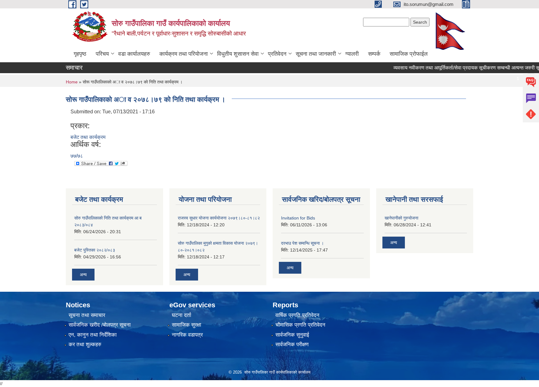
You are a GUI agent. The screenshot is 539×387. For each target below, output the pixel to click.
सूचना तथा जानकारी (316, 54)
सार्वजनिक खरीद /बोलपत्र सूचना (100, 325)
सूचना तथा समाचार (87, 315)
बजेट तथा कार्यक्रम (87, 137)
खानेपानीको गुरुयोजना (401, 217)
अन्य (83, 274)
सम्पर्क (374, 54)
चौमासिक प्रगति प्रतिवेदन (300, 325)
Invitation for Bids (298, 217)
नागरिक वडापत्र (187, 335)
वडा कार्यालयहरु (134, 54)
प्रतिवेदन (277, 54)
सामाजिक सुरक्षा (186, 325)
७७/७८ (76, 155)
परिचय (102, 54)
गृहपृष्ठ (80, 54)
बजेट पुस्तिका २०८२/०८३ (94, 250)
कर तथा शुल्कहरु (85, 344)
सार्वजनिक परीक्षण (291, 344)
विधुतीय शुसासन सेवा (238, 54)
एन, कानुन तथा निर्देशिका (93, 335)
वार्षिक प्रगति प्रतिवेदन (297, 315)
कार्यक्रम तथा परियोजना (183, 54)
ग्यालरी (352, 54)
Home (72, 81)
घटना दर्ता (181, 315)
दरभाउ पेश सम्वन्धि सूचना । (302, 243)
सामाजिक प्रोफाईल (409, 54)
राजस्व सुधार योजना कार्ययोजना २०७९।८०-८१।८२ (219, 217)
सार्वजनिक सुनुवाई (292, 335)
